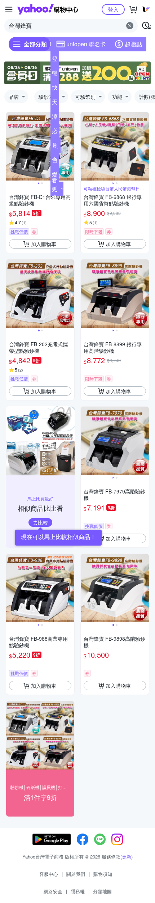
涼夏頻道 (55, 118)
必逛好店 (55, 132)
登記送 (55, 60)
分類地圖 (102, 891)
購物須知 (102, 873)
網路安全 (53, 891)
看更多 (54, 189)
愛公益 (55, 176)
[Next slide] (69, 146)
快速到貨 (55, 89)
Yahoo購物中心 (47, 9)
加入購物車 (43, 243)
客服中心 (48, 873)
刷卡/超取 (55, 147)
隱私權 (78, 891)
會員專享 (55, 161)
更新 (126, 856)
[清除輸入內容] (129, 25)
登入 (113, 9)
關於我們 (75, 873)
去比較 (40, 522)
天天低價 (55, 103)
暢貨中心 (55, 74)
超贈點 (133, 44)
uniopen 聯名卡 (86, 44)
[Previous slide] (10, 146)
